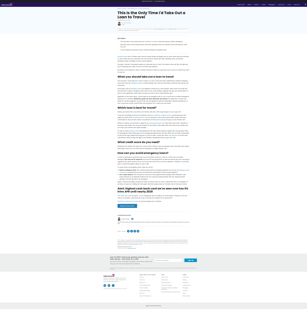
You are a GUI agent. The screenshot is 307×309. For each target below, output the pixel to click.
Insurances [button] (280, 5)
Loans (184, 293)
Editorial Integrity (144, 288)
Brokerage (185, 282)
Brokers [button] (256, 5)
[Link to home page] (7, 4)
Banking (185, 280)
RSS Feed (142, 293)
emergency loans (136, 89)
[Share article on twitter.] (131, 232)
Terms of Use (164, 277)
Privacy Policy (164, 280)
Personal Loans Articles (144, 8)
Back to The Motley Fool (153, 306)
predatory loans (134, 131)
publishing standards (143, 242)
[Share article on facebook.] (128, 232)
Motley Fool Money (122, 8)
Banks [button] (249, 5)
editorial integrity (172, 28)
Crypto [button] (263, 5)
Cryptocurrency (186, 285)
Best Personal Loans (132, 8)
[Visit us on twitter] (110, 286)
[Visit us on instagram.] (114, 286)
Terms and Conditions (166, 285)
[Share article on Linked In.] (135, 232)
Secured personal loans (140, 117)
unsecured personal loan (156, 123)
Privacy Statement (187, 268)
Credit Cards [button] (241, 5)
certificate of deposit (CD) (161, 115)
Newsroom (142, 282)
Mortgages (185, 288)
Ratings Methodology (145, 290)
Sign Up (191, 260)
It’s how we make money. (159, 28)
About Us (142, 277)
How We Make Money (145, 285)
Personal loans (122, 56)
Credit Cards (186, 277)
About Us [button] (296, 5)
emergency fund (136, 83)
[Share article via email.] (138, 232)
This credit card (122, 196)
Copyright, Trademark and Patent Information (169, 288)
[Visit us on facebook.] (106, 286)
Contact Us (142, 280)
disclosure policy (132, 248)
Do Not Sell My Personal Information (170, 292)
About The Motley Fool (145, 296)
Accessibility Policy (165, 282)
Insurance (185, 290)
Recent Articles (186, 296)
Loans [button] (288, 5)
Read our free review (127, 206)
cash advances (173, 135)
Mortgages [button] (271, 5)
